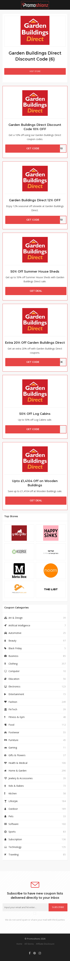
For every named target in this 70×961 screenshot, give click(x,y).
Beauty (12, 640)
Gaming (12, 747)
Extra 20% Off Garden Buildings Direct (35, 342)
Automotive (14, 633)
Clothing (13, 663)
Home (19, 943)
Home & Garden (17, 770)
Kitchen (12, 793)
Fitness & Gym (16, 717)
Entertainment (16, 694)
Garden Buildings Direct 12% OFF (35, 200)
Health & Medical (17, 763)
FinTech (12, 709)
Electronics (14, 686)
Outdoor (13, 808)
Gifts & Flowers (16, 755)
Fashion (12, 701)
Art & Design (15, 617)
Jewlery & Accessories (20, 778)
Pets (10, 816)
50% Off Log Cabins (34, 414)
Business (13, 656)
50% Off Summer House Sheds (34, 271)
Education (13, 678)
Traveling (13, 854)
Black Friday (15, 648)
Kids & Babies (16, 785)
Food (11, 724)
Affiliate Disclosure (45, 943)
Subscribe (58, 907)
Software (13, 824)
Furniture (13, 740)
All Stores (29, 943)
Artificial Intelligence (19, 625)
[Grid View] (6, 80)
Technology (14, 847)
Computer (14, 671)
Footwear (13, 732)
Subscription (15, 839)
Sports (12, 831)
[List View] (11, 80)
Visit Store (35, 71)
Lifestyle (13, 801)
